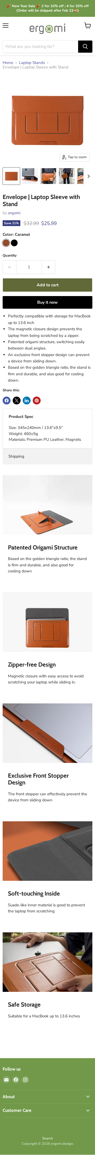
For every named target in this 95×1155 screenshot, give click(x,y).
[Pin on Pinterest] (37, 400)
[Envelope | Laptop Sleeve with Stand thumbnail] (11, 176)
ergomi (14, 213)
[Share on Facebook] (7, 400)
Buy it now (47, 302)
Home (8, 63)
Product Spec (21, 416)
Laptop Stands (32, 63)
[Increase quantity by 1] (48, 267)
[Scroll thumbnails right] (87, 176)
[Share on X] (17, 400)
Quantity (10, 256)
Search (47, 1138)
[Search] (85, 47)
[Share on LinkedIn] (27, 400)
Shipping (16, 456)
